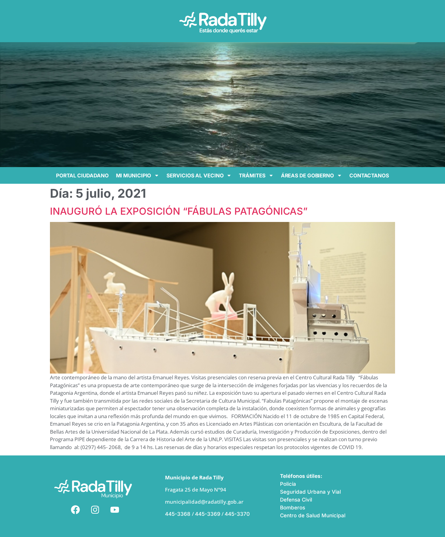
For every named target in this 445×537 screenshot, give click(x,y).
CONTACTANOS (369, 176)
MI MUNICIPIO (133, 176)
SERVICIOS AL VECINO (194, 176)
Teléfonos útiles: (301, 476)
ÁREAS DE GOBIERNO (307, 176)
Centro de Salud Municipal (312, 515)
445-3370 (237, 514)
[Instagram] (95, 510)
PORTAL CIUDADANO (82, 176)
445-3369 (207, 514)
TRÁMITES (252, 176)
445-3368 (178, 514)
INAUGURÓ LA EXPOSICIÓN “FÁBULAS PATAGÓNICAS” (179, 211)
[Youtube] (115, 510)
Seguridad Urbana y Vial (310, 492)
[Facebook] (75, 510)
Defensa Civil (296, 500)
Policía (288, 484)
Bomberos (292, 508)
